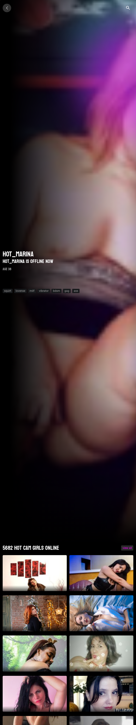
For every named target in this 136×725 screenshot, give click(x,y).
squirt (7, 291)
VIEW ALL (127, 548)
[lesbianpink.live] (7, 8)
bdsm (56, 291)
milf (32, 291)
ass (76, 291)
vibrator (44, 291)
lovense (20, 291)
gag (66, 291)
